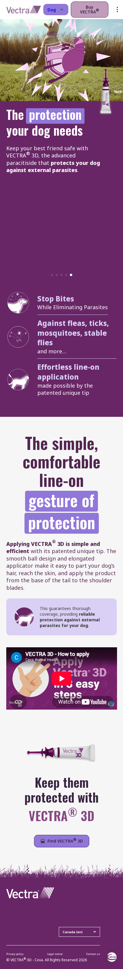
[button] (52, 275)
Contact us (93, 954)
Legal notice (55, 954)
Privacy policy (15, 954)
